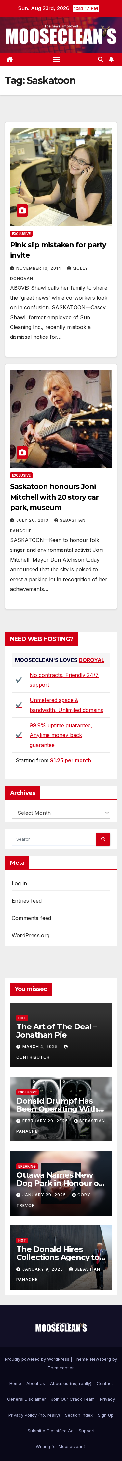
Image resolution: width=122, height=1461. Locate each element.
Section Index (79, 1415)
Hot (22, 1018)
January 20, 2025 (44, 1194)
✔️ (19, 680)
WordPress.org (31, 935)
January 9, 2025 (43, 1269)
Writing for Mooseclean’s (61, 1446)
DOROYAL (91, 660)
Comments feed (31, 918)
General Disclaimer (26, 1399)
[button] (100, 59)
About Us (35, 1383)
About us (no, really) (70, 1383)
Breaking (27, 1166)
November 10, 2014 (39, 268)
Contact (105, 1383)
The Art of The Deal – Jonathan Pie (56, 1031)
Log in (19, 883)
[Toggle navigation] (56, 59)
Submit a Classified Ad (51, 1430)
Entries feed (27, 900)
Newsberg (100, 1359)
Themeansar (61, 1367)
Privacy (107, 1399)
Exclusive (21, 234)
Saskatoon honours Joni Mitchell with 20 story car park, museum (54, 497)
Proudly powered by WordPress (38, 1359)
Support (87, 1430)
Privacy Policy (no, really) (34, 1415)
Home (15, 1383)
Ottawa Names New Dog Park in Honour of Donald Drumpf (59, 1183)
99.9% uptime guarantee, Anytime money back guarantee (61, 735)
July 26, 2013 (33, 520)
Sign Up (106, 1415)
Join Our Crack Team (73, 1399)
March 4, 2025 (40, 1046)
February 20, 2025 (45, 1120)
